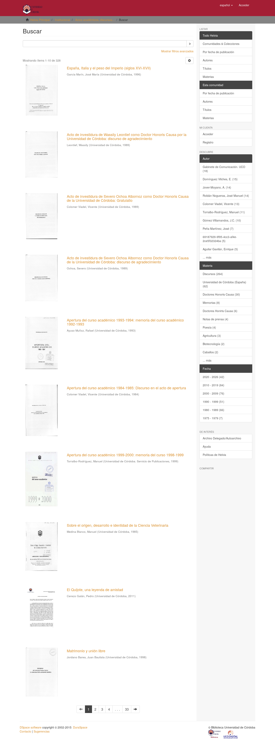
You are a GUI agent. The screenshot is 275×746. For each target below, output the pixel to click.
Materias (208, 77)
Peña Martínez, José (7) (218, 229)
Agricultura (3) (212, 336)
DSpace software (30, 727)
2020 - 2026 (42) (213, 377)
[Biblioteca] (214, 734)
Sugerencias (42, 731)
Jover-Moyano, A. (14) (217, 187)
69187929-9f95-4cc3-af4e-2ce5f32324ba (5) (220, 239)
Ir (190, 44)
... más (207, 257)
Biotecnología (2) (213, 344)
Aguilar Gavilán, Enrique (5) (220, 249)
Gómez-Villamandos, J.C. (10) (222, 220)
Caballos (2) (210, 352)
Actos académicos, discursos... (95, 20)
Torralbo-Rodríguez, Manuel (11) (224, 212)
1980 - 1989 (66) (213, 410)
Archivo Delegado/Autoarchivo (222, 438)
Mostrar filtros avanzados (177, 51)
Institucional (62, 20)
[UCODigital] (231, 734)
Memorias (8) (211, 303)
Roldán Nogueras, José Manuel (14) (226, 196)
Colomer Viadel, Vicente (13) (221, 204)
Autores (208, 60)
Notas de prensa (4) (215, 319)
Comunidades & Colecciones (221, 44)
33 (127, 709)
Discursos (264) (213, 274)
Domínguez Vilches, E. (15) (220, 179)
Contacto (25, 731)
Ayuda (207, 446)
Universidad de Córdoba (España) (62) (224, 284)
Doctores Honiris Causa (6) (220, 311)
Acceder (208, 134)
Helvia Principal (40, 20)
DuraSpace (80, 727)
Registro (208, 142)
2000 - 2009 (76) (213, 393)
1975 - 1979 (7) (213, 418)
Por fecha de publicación (218, 52)
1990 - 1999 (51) (213, 402)
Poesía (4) (209, 327)
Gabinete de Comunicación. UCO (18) (224, 169)
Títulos (207, 68)
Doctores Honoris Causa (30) (221, 294)
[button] (226, 5)
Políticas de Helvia (214, 455)
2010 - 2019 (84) (213, 385)
